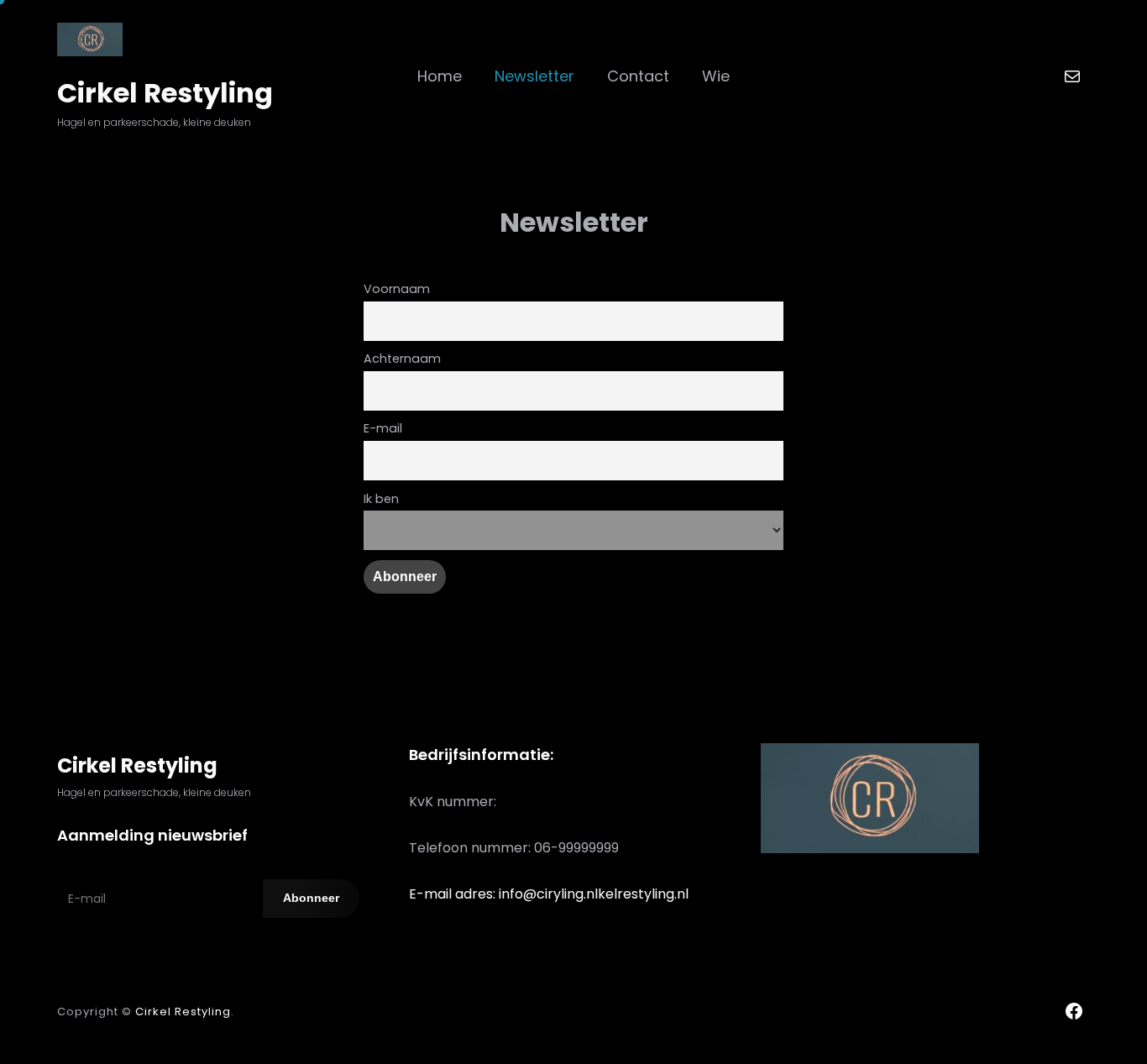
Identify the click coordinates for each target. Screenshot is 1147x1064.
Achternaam (402, 358)
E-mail (383, 428)
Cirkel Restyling (165, 93)
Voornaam (397, 288)
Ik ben (381, 498)
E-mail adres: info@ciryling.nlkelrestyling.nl (549, 894)
